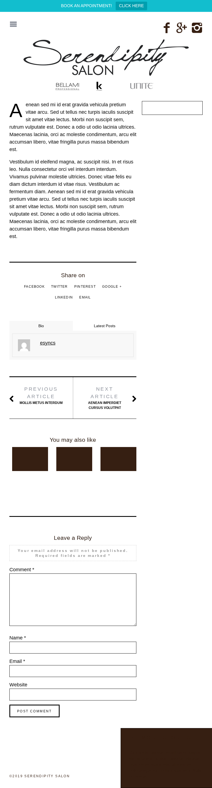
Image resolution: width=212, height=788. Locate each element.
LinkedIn (64, 297)
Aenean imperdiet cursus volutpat (104, 398)
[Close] (132, 737)
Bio (41, 326)
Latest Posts (104, 326)
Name (17, 638)
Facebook (34, 287)
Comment (21, 569)
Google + (112, 287)
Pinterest (85, 287)
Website (18, 684)
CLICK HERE (131, 5)
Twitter (59, 287)
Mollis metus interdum (41, 395)
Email (85, 297)
